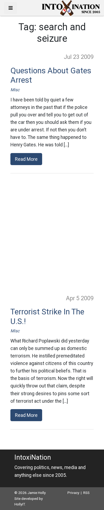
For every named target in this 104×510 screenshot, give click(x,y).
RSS (86, 492)
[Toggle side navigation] (10, 8)
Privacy (73, 492)
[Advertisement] (52, 233)
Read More (26, 159)
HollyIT (19, 504)
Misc (14, 89)
